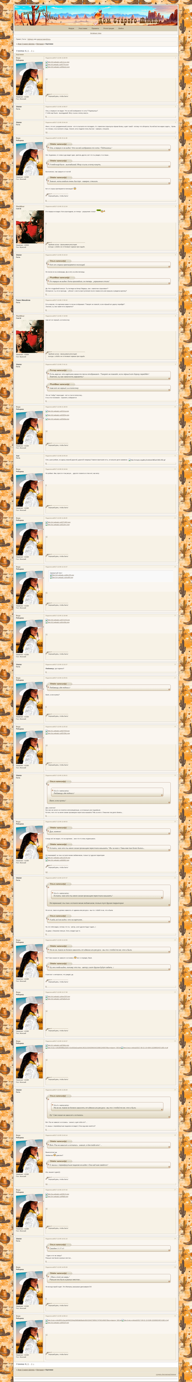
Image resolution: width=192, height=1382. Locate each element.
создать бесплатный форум (166, 1374)
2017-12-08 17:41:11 (60, 364)
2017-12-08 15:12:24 (60, 206)
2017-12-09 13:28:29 (60, 1090)
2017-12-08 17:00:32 (60, 300)
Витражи (40, 44)
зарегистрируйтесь (43, 39)
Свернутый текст (56, 573)
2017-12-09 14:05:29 (60, 1267)
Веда (18, 58)
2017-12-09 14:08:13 (60, 1316)
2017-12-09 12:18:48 (60, 615)
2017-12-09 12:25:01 (60, 678)
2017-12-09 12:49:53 (60, 821)
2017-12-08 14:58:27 (60, 106)
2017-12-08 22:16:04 (60, 469)
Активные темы (95, 33)
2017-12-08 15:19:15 (60, 255)
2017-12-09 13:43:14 (60, 1135)
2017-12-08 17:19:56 (60, 316)
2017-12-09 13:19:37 (60, 1041)
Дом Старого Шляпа (26, 44)
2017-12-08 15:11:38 (60, 138)
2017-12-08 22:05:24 (60, 456)
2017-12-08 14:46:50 (60, 58)
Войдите (30, 39)
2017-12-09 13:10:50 (60, 940)
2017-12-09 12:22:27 (60, 664)
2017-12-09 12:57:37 (60, 878)
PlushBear (20, 206)
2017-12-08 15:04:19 (60, 122)
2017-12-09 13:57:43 (60, 1190)
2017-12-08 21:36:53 (60, 407)
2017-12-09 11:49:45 (60, 518)
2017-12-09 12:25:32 (60, 726)
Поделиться (50, 58)
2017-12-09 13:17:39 (60, 992)
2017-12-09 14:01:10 (60, 1239)
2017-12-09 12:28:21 (60, 775)
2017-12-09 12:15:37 (60, 567)
